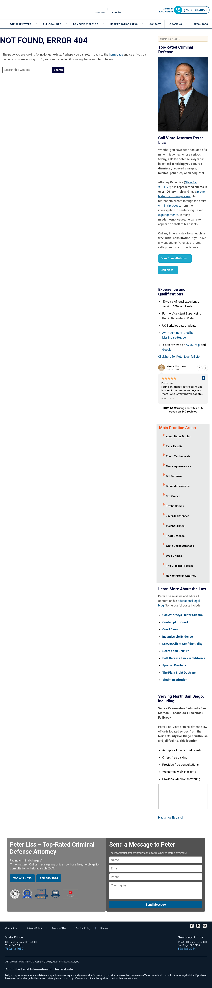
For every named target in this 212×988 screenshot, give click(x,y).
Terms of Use (59, 928)
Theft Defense (175, 536)
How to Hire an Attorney (181, 575)
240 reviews (189, 411)
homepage (116, 54)
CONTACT (155, 24)
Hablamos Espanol (170, 817)
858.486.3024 (49, 878)
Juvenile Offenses (177, 516)
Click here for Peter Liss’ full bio (179, 356)
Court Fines (170, 629)
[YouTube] (205, 926)
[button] (205, 368)
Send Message (156, 904)
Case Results (174, 446)
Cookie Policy (83, 928)
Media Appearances (178, 466)
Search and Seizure (175, 651)
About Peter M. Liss (178, 436)
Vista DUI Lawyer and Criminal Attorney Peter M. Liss (26, 10)
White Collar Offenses (180, 545)
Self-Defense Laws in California (183, 658)
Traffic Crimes (175, 506)
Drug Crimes (174, 555)
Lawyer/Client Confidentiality (182, 643)
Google (167, 349)
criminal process (169, 205)
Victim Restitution (174, 679)
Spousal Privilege (174, 665)
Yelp (197, 345)
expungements (168, 215)
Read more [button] (167, 398)
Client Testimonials (178, 456)
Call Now (167, 270)
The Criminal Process (179, 565)
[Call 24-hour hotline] (184, 13)
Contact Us (11, 928)
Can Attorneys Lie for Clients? (182, 615)
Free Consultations (174, 258)
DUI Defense (174, 476)
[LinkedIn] (198, 926)
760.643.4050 (22, 878)
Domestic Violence (178, 486)
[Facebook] (192, 926)
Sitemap (104, 928)
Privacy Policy (34, 928)
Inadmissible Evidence (177, 636)
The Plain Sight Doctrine (179, 672)
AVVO (189, 345)
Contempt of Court (175, 622)
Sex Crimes (173, 496)
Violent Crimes (175, 526)
